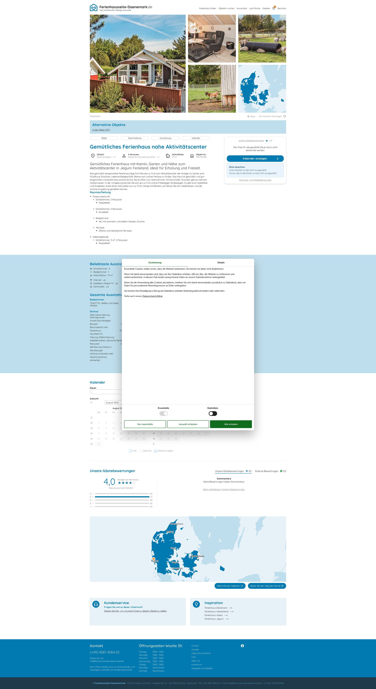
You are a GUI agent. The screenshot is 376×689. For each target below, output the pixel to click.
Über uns (196, 661)
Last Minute (254, 8)
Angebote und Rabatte (202, 668)
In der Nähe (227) (101, 129)
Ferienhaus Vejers (214, 615)
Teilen (252, 116)
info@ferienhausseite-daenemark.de (107, 661)
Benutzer (282, 8)
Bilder (104, 138)
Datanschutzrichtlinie (153, 296)
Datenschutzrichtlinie (201, 653)
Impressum (197, 664)
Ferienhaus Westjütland (216, 611)
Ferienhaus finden (207, 8)
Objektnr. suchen (226, 8)
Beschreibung (134, 138)
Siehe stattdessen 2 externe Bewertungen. (224, 489)
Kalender (196, 138)
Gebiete (266, 8)
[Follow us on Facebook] (242, 646)
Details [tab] (221, 262)
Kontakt (195, 649)
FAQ (194, 657)
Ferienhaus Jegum (214, 618)
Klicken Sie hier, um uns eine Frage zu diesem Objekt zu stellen (135, 610)
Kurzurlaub (242, 8)
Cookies (195, 645)
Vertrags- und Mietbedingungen (255, 180)
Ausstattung (165, 138)
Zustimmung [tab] (154, 262)
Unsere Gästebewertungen (251, 140)
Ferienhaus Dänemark (216, 607)
